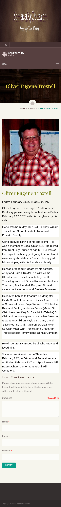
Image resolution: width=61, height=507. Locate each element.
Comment (7, 398)
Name (5, 421)
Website (6, 450)
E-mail (5, 436)
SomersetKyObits (27, 108)
